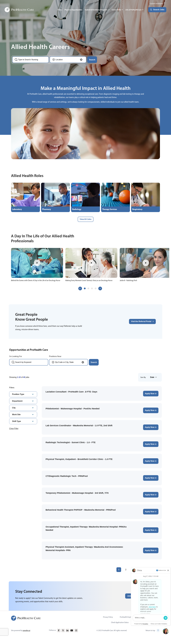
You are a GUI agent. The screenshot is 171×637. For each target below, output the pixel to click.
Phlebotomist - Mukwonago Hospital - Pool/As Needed (72, 408)
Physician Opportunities (73, 10)
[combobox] (32, 59)
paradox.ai (26, 630)
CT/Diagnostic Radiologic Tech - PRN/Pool (67, 476)
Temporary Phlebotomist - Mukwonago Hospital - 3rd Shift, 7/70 (77, 493)
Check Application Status (120, 622)
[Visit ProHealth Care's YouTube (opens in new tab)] (71, 630)
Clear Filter (13, 428)
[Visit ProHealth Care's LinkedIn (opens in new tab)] (67, 630)
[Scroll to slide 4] (95, 288)
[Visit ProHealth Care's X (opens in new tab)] (63, 630)
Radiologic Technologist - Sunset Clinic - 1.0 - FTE (71, 442)
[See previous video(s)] (80, 288)
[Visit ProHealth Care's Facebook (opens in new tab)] (58, 630)
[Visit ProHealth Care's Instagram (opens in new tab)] (76, 630)
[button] (37, 263)
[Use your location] (81, 59)
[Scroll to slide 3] (92, 288)
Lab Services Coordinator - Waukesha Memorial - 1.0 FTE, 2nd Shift (79, 425)
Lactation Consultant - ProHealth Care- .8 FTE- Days (71, 392)
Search (92, 60)
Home (60, 10)
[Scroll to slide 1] (85, 288)
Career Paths (116, 10)
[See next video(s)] (100, 288)
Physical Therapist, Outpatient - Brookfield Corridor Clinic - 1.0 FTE (79, 459)
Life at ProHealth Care (133, 10)
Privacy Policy (108, 617)
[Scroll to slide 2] (88, 288)
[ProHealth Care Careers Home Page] (19, 9)
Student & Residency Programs (96, 10)
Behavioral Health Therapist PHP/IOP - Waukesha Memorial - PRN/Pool (81, 510)
